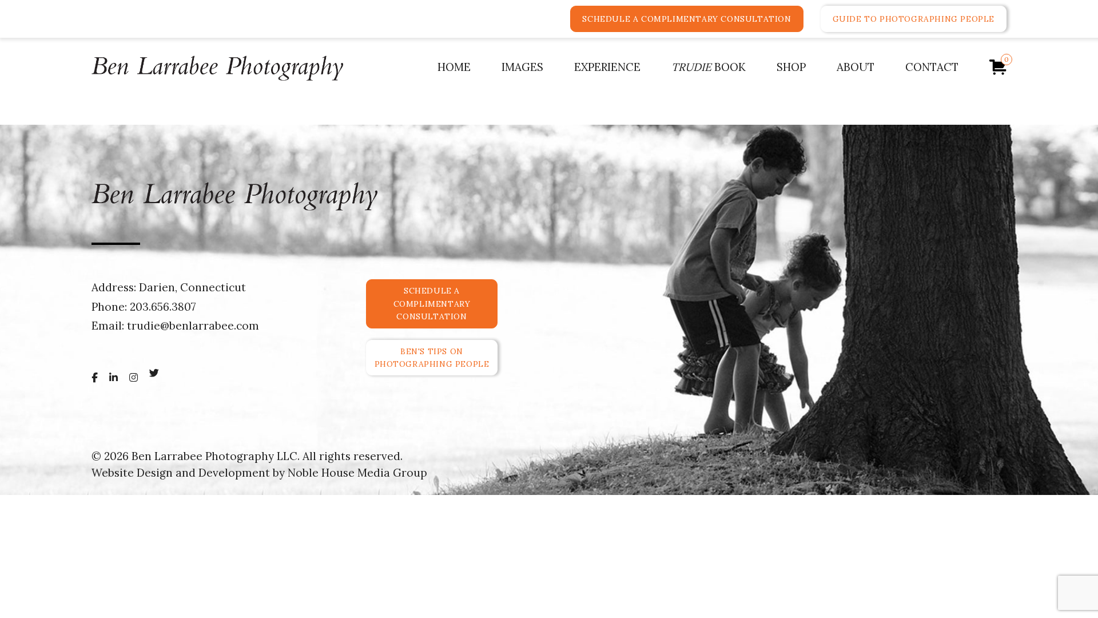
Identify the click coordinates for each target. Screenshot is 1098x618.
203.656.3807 (163, 307)
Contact (931, 67)
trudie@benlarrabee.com (193, 325)
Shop (791, 67)
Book (708, 67)
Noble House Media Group (357, 473)
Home (454, 67)
